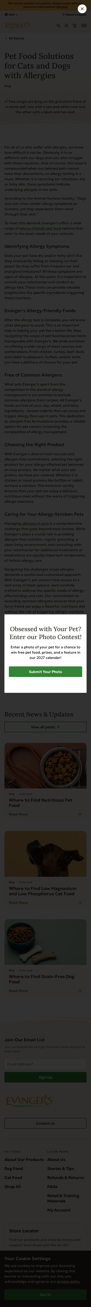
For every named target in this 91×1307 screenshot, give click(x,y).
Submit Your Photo (45, 671)
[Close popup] (82, 8)
